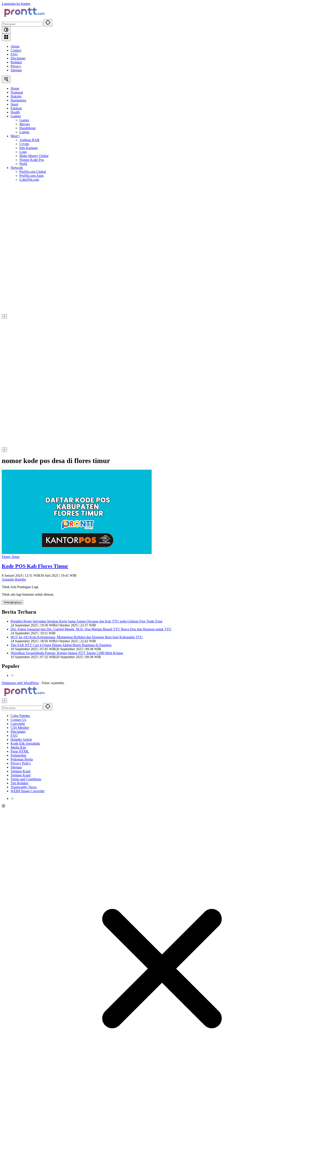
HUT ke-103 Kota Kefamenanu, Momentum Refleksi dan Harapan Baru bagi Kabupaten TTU (77, 637)
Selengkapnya (13, 602)
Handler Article (21, 739)
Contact (16, 50)
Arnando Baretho (14, 579)
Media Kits (18, 747)
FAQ (14, 54)
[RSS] (12, 675)
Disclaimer (18, 58)
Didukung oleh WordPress (20, 683)
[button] (47, 22)
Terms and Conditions (26, 779)
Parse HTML (20, 751)
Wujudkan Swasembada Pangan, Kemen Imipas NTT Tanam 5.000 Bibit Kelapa (67, 653)
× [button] (4, 700)
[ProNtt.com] (24, 17)
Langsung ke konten (16, 4)
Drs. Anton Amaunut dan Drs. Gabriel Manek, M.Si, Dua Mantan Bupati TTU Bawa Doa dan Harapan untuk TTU (91, 629)
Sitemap (16, 70)
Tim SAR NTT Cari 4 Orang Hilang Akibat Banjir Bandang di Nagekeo (61, 645)
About (15, 46)
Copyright (18, 724)
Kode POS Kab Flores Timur (35, 566)
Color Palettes (20, 716)
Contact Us (18, 720)
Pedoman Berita (22, 759)
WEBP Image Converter (28, 791)
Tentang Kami (20, 771)
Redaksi (16, 62)
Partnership (18, 755)
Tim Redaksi (19, 783)
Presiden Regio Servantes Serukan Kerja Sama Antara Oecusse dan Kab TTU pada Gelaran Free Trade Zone (86, 621)
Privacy (16, 66)
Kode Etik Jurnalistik (25, 743)
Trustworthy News (24, 787)
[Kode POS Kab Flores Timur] (77, 553)
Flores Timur (11, 557)
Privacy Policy (21, 763)
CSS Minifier (20, 727)
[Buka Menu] (6, 37)
